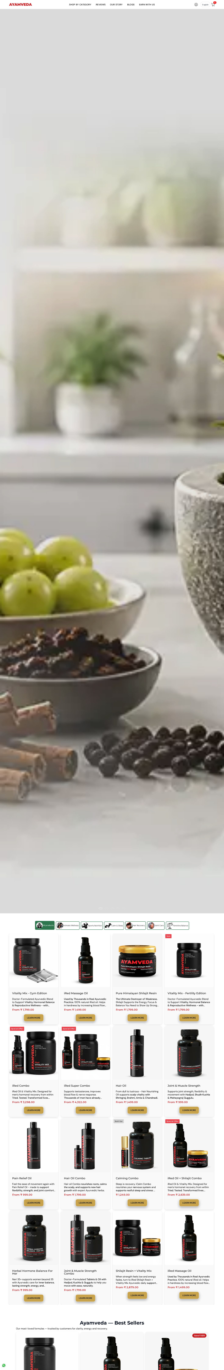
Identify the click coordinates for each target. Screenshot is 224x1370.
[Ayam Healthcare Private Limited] (20, 4)
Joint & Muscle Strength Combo (80, 1272)
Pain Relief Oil (22, 1178)
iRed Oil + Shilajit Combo (185, 1178)
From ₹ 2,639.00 (179, 1195)
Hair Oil (121, 1085)
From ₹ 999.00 (178, 1102)
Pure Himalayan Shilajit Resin (136, 993)
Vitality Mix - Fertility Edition (187, 993)
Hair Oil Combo (74, 1178)
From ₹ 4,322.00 (75, 1102)
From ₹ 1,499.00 (75, 1009)
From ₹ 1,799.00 (23, 1009)
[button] (80, 4)
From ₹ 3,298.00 (23, 1102)
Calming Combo (127, 1178)
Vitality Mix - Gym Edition (29, 993)
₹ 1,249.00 (123, 1195)
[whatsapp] (4, 1366)
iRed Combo (20, 1085)
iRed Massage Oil (76, 993)
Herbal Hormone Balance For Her (32, 1272)
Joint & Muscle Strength (184, 1085)
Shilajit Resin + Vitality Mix (134, 1271)
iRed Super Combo (77, 1085)
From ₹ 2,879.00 (127, 1287)
